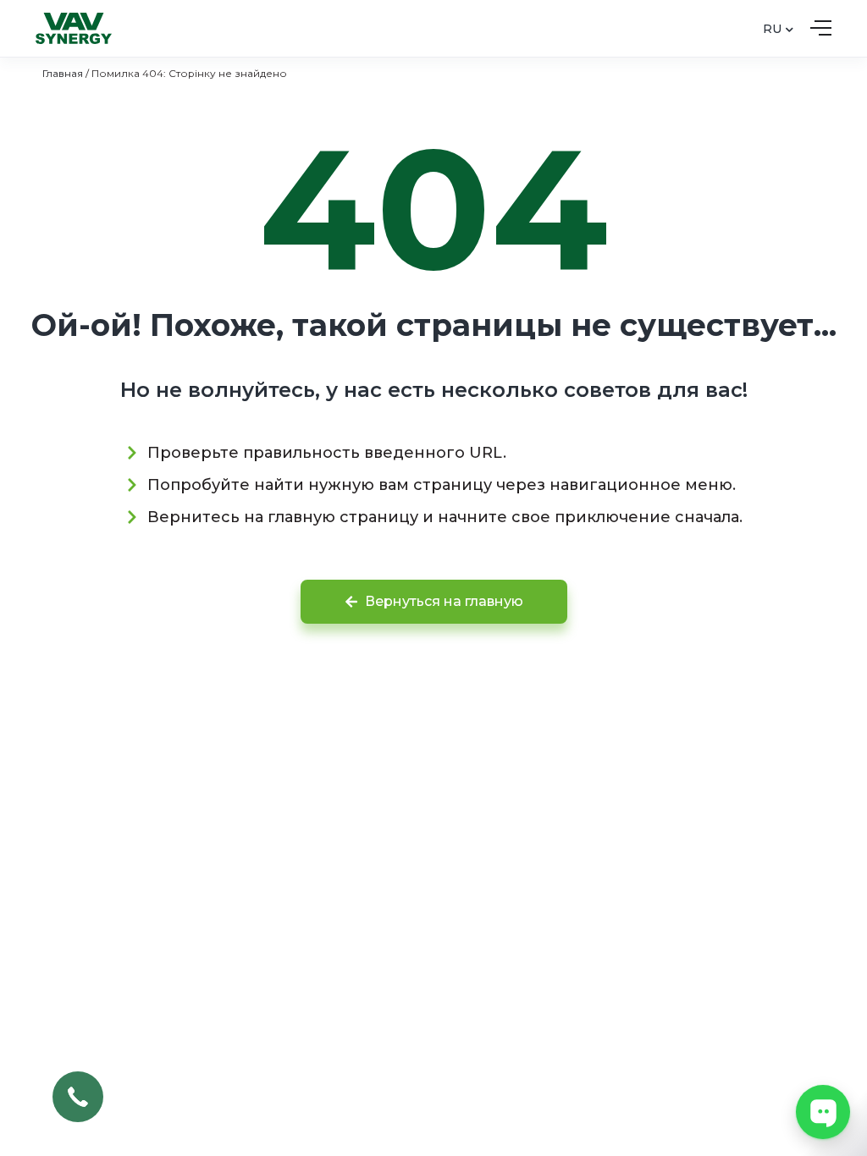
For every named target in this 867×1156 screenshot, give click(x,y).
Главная (62, 73)
